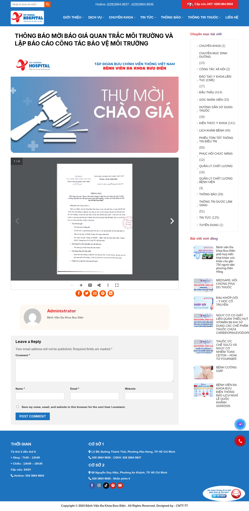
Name (20, 388)
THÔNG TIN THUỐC (203, 17)
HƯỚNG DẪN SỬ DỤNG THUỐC (216, 108)
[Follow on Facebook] (92, 485)
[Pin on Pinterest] (102, 293)
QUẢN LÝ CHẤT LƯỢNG (216, 166)
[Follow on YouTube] (120, 485)
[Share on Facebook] (78, 293)
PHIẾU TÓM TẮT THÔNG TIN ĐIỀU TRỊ (216, 139)
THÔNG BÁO (171, 17)
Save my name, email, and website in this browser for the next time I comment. (73, 406)
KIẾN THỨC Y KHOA (213, 123)
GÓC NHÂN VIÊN (211, 99)
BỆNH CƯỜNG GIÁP (226, 369)
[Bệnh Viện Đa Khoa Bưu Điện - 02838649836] (30, 17)
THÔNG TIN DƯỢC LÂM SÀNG (215, 203)
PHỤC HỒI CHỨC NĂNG (216, 153)
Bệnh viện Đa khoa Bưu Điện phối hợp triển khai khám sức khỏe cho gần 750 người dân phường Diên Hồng (225, 259)
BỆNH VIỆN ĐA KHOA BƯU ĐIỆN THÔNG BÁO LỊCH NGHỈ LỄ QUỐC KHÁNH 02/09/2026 (227, 395)
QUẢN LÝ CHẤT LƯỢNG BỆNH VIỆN (216, 180)
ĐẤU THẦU (206, 92)
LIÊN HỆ (231, 17)
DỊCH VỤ (95, 17)
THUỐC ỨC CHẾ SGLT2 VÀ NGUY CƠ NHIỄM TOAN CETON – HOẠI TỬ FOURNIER (226, 350)
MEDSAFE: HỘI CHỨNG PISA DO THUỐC (226, 284)
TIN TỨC (146, 17)
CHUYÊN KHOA (121, 17)
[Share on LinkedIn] (111, 293)
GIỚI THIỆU (72, 17)
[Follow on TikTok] (106, 485)
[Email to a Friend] (94, 293)
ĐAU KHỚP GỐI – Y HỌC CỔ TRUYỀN (227, 301)
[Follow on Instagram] (99, 485)
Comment (23, 355)
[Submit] (47, 4)
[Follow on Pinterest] (113, 485)
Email (74, 388)
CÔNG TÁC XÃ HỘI (212, 69)
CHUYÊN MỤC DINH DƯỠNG (213, 55)
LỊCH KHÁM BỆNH (211, 130)
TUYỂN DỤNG (209, 225)
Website (130, 388)
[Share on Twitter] (86, 293)
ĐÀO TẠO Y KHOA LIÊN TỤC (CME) (215, 78)
